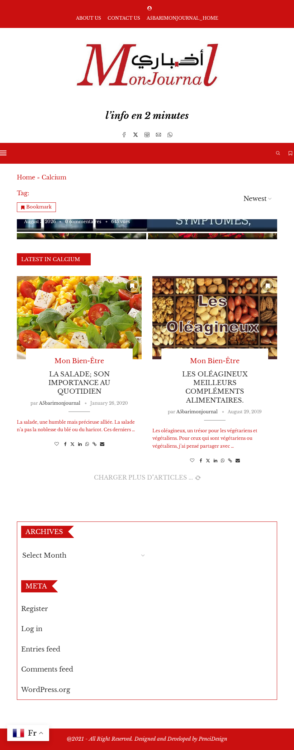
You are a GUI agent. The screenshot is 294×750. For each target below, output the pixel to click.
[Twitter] (135, 134)
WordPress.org (45, 690)
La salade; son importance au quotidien (79, 383)
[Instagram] (147, 134)
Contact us (124, 18)
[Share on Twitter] (72, 444)
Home (26, 177)
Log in (31, 629)
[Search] (277, 153)
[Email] (158, 134)
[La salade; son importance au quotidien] (79, 317)
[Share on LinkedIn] (80, 444)
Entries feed (40, 649)
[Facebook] (124, 134)
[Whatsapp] (169, 134)
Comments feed (47, 669)
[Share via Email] (102, 444)
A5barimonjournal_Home (182, 18)
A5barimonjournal (59, 403)
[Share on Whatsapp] (87, 444)
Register (34, 609)
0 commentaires (83, 221)
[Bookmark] (290, 153)
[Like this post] (56, 444)
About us (88, 18)
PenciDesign (213, 739)
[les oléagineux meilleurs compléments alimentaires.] (214, 317)
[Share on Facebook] (65, 444)
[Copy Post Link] (94, 444)
